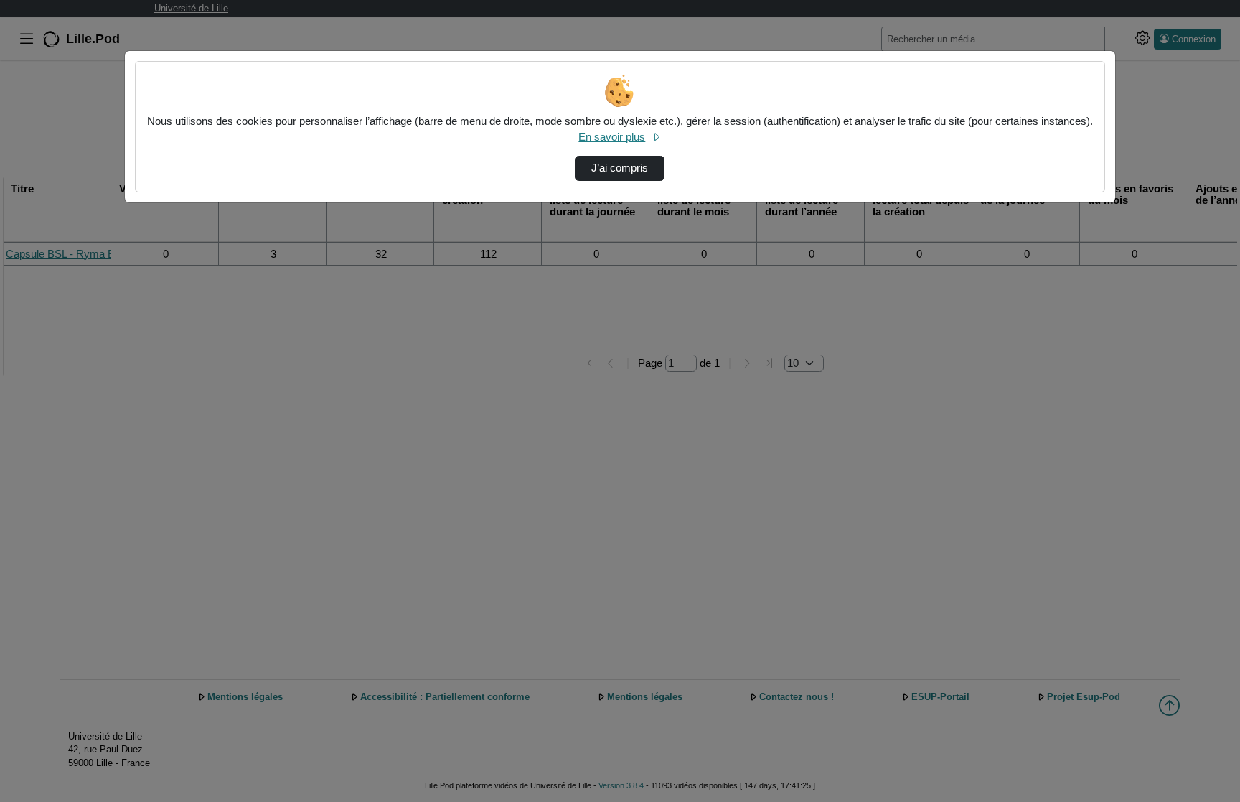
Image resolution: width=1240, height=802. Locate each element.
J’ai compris (619, 168)
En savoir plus (611, 137)
